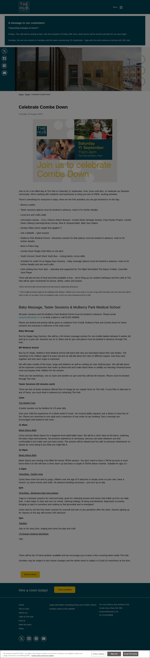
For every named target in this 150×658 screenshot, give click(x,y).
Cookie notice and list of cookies (42, 655)
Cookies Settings (98, 654)
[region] (75, 654)
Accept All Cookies (130, 654)
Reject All (114, 654)
